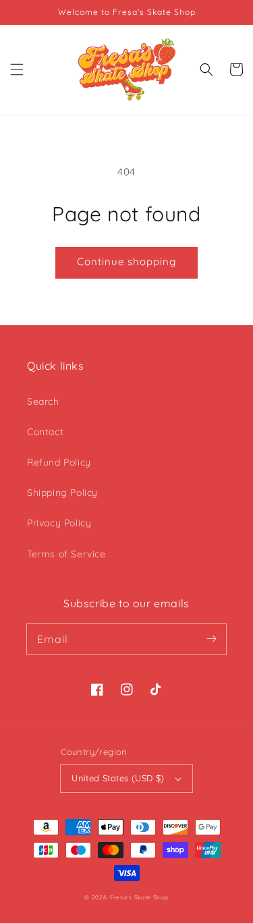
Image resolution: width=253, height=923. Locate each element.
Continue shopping (126, 261)
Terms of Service (66, 554)
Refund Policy (59, 462)
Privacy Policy (59, 523)
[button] (17, 69)
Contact (45, 432)
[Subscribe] (211, 639)
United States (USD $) (118, 778)
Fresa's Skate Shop (139, 897)
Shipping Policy (62, 492)
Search (43, 401)
